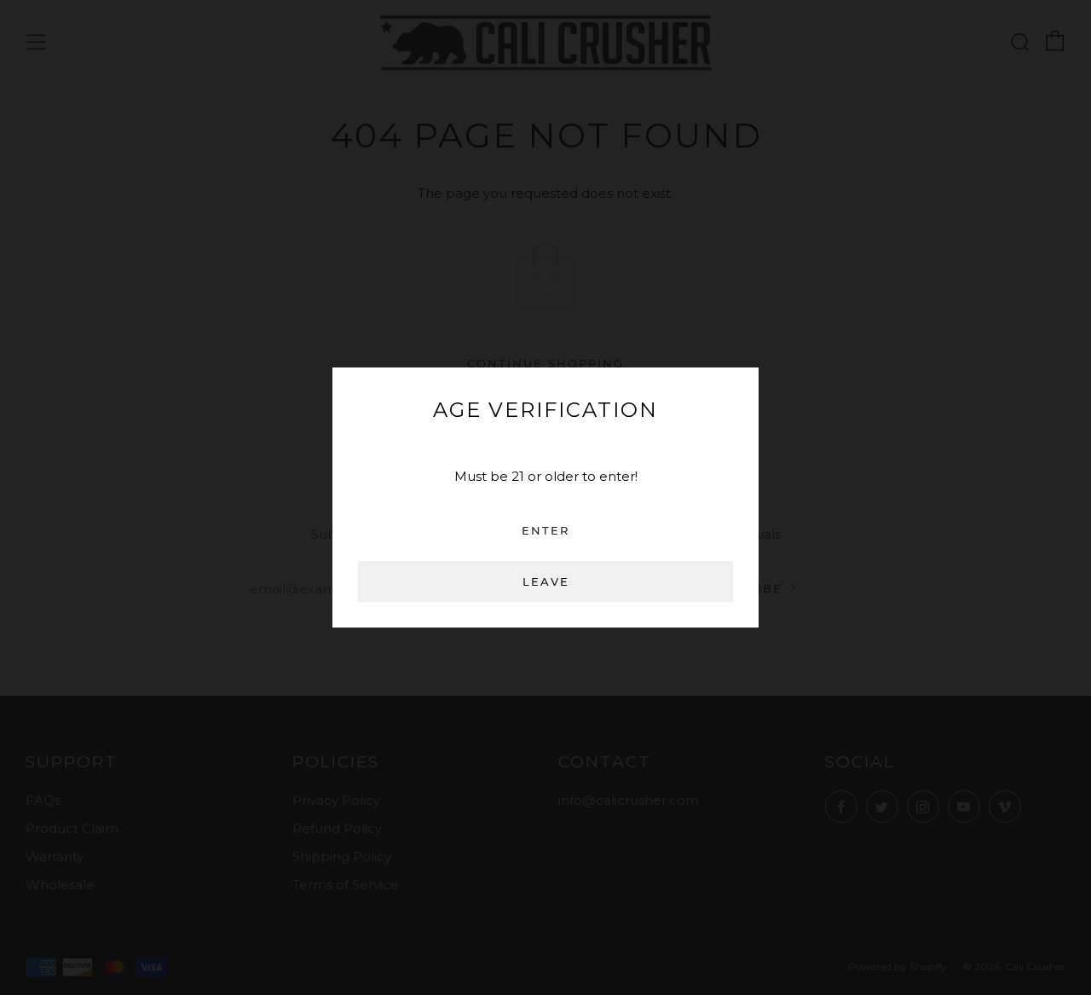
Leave (545, 581)
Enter (545, 530)
